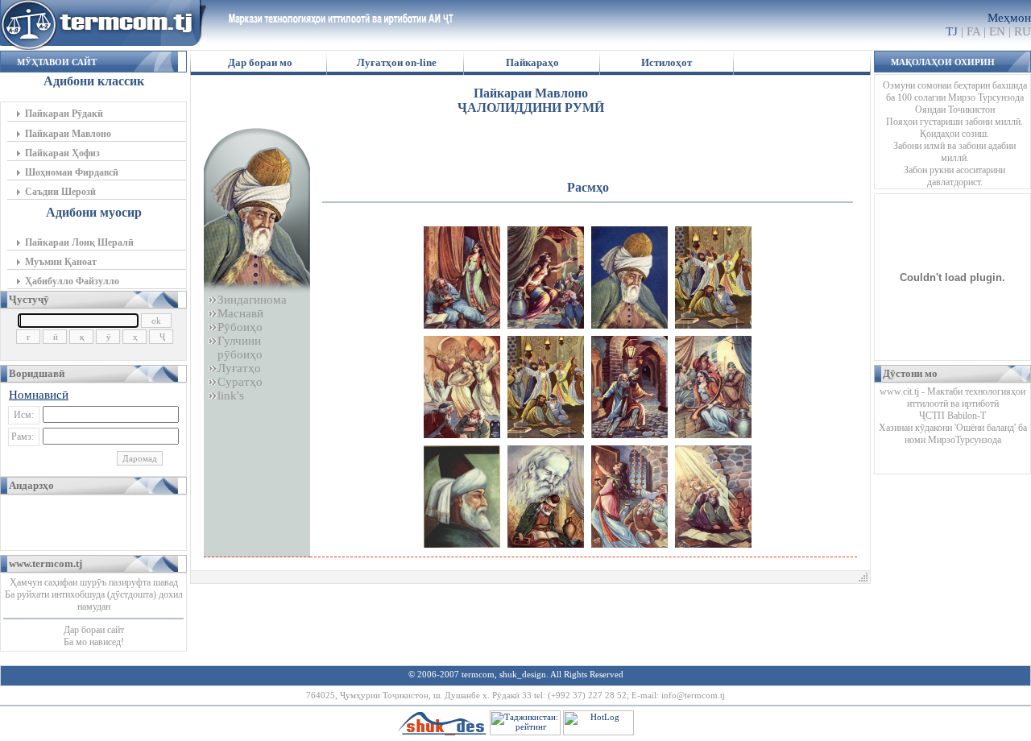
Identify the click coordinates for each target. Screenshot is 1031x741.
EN (997, 31)
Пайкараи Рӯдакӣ (64, 113)
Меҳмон (1009, 17)
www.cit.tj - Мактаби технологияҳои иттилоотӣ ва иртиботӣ (952, 397)
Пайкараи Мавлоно (68, 133)
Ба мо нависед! (94, 642)
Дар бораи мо (260, 62)
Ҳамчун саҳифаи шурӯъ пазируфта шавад (94, 582)
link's (230, 395)
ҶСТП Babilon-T (952, 415)
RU (1022, 31)
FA (973, 31)
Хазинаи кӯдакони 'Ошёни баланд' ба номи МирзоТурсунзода (953, 433)
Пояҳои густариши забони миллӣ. (954, 121)
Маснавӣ (240, 313)
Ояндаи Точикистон (955, 109)
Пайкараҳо (532, 62)
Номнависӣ (38, 394)
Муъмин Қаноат (61, 261)
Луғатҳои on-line (397, 62)
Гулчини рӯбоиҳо (235, 347)
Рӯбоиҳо (240, 327)
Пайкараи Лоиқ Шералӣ (79, 242)
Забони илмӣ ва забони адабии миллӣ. (954, 152)
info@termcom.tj (693, 695)
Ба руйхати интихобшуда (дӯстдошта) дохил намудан (94, 600)
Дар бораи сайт (94, 629)
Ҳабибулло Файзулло (72, 281)
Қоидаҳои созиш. (954, 133)
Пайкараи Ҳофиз (62, 153)
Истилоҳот (666, 62)
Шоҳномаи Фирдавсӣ (71, 172)
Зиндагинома (252, 299)
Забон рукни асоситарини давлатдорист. (954, 176)
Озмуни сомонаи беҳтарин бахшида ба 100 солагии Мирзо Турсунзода (955, 91)
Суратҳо (240, 381)
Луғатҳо (239, 368)
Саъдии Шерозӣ (60, 191)
